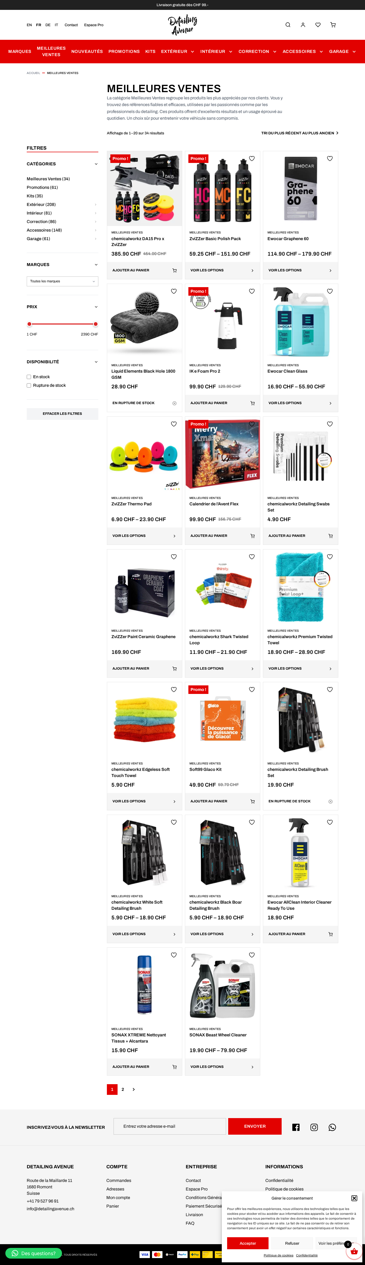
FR (38, 25)
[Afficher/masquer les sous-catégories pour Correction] (95, 221)
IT (56, 25)
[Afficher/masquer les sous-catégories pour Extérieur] (95, 204)
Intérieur (212, 51)
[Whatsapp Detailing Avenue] (332, 1127)
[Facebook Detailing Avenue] (296, 1127)
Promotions (124, 51)
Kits (150, 51)
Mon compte (118, 1197)
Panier (112, 1206)
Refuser (292, 1243)
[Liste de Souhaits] (318, 24)
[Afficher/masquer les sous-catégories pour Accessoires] (95, 230)
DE (48, 25)
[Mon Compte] (303, 24)
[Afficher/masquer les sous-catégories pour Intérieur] (95, 213)
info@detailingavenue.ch (50, 1209)
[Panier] (333, 24)
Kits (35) (35, 196)
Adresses (115, 1189)
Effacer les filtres (62, 414)
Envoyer (255, 1126)
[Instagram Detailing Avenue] (314, 1127)
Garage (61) (38, 238)
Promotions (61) (42, 187)
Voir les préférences (336, 1243)
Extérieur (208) (41, 204)
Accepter (248, 1243)
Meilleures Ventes (51, 51)
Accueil (33, 73)
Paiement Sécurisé (204, 1206)
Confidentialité (307, 1255)
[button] (354, 1198)
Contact (71, 25)
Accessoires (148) (44, 230)
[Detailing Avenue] (182, 25)
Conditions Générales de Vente (215, 1197)
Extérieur (174, 51)
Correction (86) (41, 221)
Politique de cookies (278, 1255)
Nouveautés (87, 51)
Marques (20, 51)
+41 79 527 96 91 (43, 1201)
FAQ (190, 1223)
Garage (339, 51)
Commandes (118, 1180)
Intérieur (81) (39, 213)
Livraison (194, 1214)
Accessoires (299, 51)
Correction (254, 51)
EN (29, 25)
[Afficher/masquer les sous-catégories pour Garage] (95, 238)
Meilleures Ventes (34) (48, 179)
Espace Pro (93, 25)
